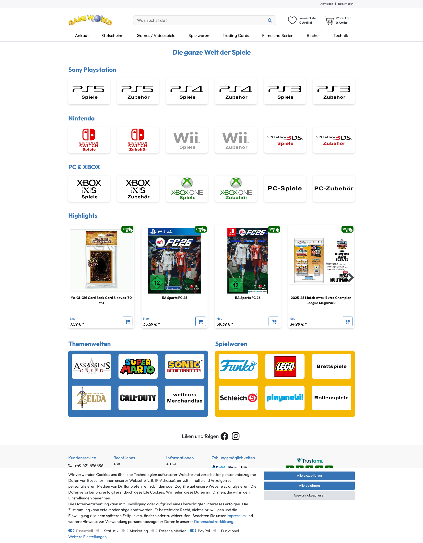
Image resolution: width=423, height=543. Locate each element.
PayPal (204, 530)
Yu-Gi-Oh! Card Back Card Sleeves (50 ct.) (101, 300)
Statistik (111, 530)
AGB (117, 464)
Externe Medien (173, 530)
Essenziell (84, 530)
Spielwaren (198, 35)
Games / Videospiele (156, 35)
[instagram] (235, 436)
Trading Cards (236, 35)
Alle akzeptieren (309, 475)
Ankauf (82, 35)
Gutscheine (112, 35)
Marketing (139, 530)
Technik (340, 35)
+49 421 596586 (88, 465)
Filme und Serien (278, 35)
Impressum (236, 515)
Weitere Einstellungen (87, 536)
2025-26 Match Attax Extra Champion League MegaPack (321, 300)
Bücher (313, 35)
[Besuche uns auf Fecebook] (224, 436)
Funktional (230, 530)
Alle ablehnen (309, 485)
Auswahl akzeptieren (310, 495)
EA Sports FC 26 (174, 297)
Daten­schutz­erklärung (213, 521)
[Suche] (270, 20)
